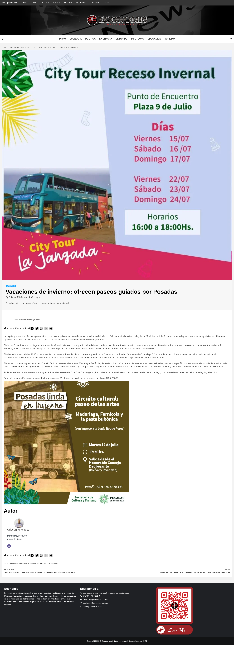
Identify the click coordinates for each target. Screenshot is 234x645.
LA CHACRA (56, 3)
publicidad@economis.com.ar (95, 603)
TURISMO (105, 3)
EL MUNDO (68, 3)
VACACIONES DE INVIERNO (47, 563)
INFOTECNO (81, 3)
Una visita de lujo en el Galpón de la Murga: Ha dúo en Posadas (40, 571)
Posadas (32, 563)
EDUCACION (94, 3)
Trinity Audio (26, 320)
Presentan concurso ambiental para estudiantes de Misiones (195, 571)
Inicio (25, 3)
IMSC (144, 641)
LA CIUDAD (11, 286)
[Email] (9, 546)
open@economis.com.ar (93, 606)
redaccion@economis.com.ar (95, 599)
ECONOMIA (34, 3)
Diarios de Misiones (18, 563)
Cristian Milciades (18, 297)
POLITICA (45, 3)
